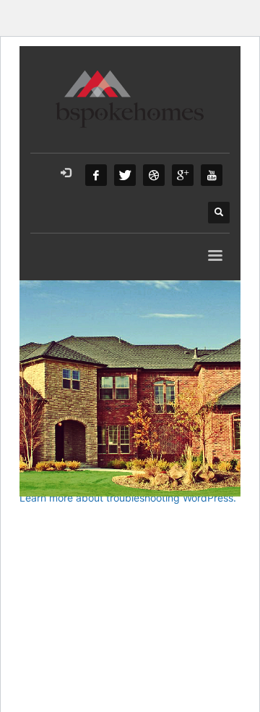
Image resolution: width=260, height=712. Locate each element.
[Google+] (183, 175)
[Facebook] (96, 175)
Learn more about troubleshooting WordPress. (128, 497)
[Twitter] (125, 175)
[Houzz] (154, 175)
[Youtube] (211, 175)
